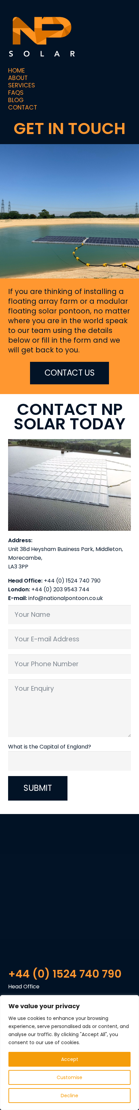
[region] (69, 1052)
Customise (69, 1077)
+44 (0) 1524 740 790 (72, 581)
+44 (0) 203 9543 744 (60, 589)
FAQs (16, 93)
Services (21, 85)
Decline (69, 1095)
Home (16, 71)
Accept (69, 1059)
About (18, 78)
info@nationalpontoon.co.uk (65, 598)
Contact (22, 107)
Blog (16, 100)
